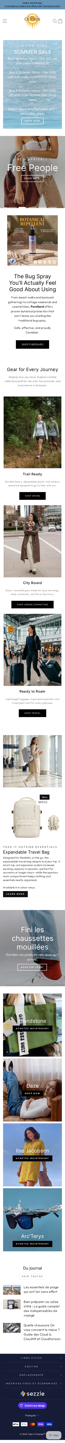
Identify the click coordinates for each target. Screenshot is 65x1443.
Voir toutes (32, 1276)
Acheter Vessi (32, 967)
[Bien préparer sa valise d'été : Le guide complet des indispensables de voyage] (12, 1304)
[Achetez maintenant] (32, 1025)
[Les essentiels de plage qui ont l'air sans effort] (12, 1290)
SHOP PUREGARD (33, 344)
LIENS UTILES (31, 1357)
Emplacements (32, 1375)
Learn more (15, 894)
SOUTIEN (31, 1366)
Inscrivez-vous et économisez (32, 1383)
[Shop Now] (32, 84)
